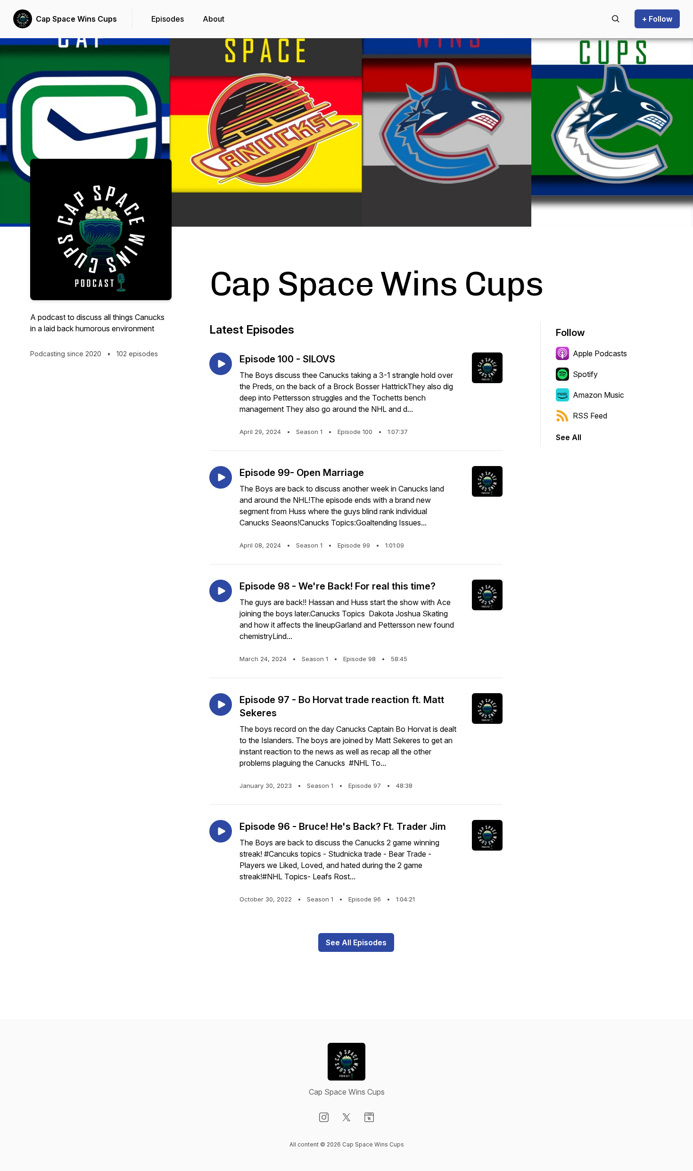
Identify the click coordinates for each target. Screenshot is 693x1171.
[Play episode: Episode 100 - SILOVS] (220, 363)
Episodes (167, 19)
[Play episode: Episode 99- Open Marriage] (220, 477)
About (213, 19)
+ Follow (657, 19)
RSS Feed (590, 415)
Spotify (585, 374)
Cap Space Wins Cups (76, 19)
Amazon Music (598, 395)
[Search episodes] (615, 19)
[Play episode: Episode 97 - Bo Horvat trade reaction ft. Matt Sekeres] (220, 704)
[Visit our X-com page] (346, 1117)
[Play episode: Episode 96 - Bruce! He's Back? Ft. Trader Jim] (220, 831)
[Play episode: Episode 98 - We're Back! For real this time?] (220, 591)
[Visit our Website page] (369, 1117)
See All (568, 437)
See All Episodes (356, 942)
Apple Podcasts (600, 353)
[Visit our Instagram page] (324, 1117)
